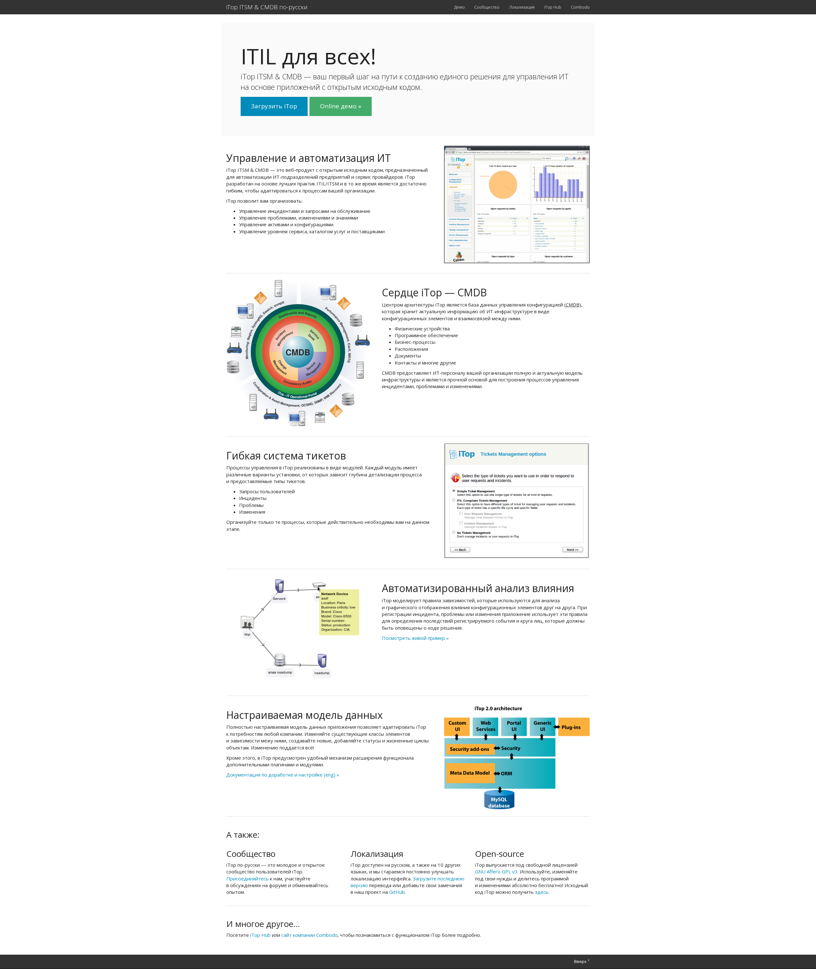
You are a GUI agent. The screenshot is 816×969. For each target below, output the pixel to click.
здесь (542, 892)
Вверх (582, 961)
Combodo (580, 7)
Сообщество (486, 7)
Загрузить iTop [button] (274, 106)
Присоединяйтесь (247, 878)
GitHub (397, 892)
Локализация (522, 7)
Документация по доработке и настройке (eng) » (282, 774)
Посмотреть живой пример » (415, 638)
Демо (459, 7)
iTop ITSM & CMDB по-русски (267, 7)
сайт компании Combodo (309, 935)
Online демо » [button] (340, 106)
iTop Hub (552, 7)
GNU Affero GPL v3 (496, 871)
